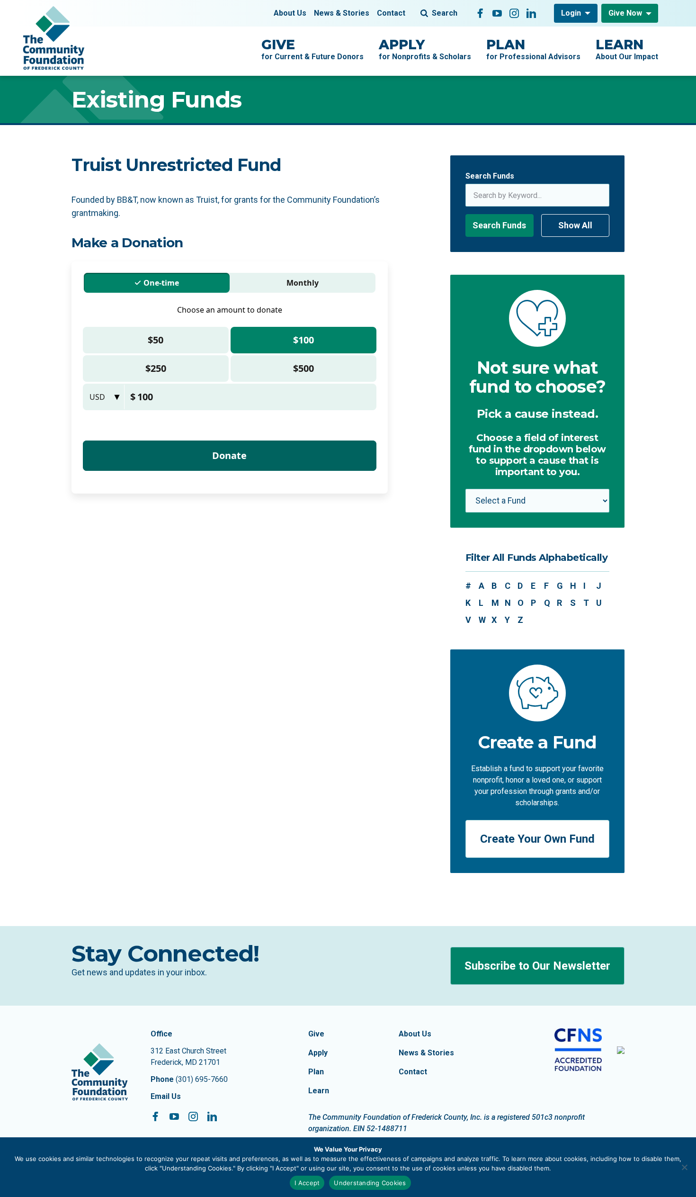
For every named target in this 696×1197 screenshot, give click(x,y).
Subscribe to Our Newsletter (537, 965)
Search (444, 13)
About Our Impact (627, 48)
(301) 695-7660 (202, 1079)
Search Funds (489, 175)
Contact (391, 13)
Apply (318, 1052)
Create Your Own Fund (537, 839)
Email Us (166, 1096)
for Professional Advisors (533, 48)
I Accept (307, 1183)
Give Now (625, 13)
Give (316, 1033)
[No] (684, 1167)
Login (571, 13)
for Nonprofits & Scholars (425, 48)
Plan (316, 1071)
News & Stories (341, 13)
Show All (575, 225)
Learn (318, 1090)
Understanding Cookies (370, 1183)
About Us (290, 13)
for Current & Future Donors (312, 48)
